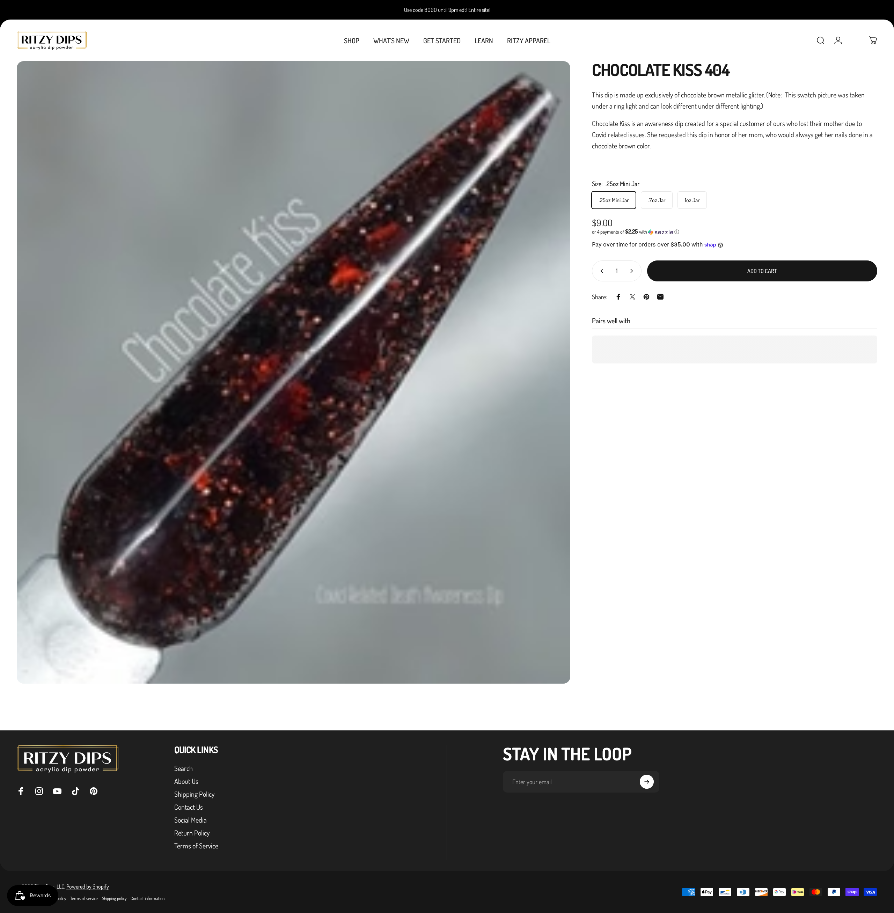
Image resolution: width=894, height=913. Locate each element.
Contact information (147, 898)
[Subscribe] (647, 782)
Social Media (190, 820)
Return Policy (192, 833)
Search (183, 768)
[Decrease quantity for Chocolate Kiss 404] (600, 271)
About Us (186, 781)
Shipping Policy (194, 794)
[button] (734, 231)
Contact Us (188, 807)
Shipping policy (114, 898)
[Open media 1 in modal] (293, 372)
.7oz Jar (656, 200)
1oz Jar (692, 200)
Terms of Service (196, 845)
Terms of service (84, 898)
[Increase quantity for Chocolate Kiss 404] (633, 271)
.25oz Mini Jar (614, 200)
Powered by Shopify (87, 886)
